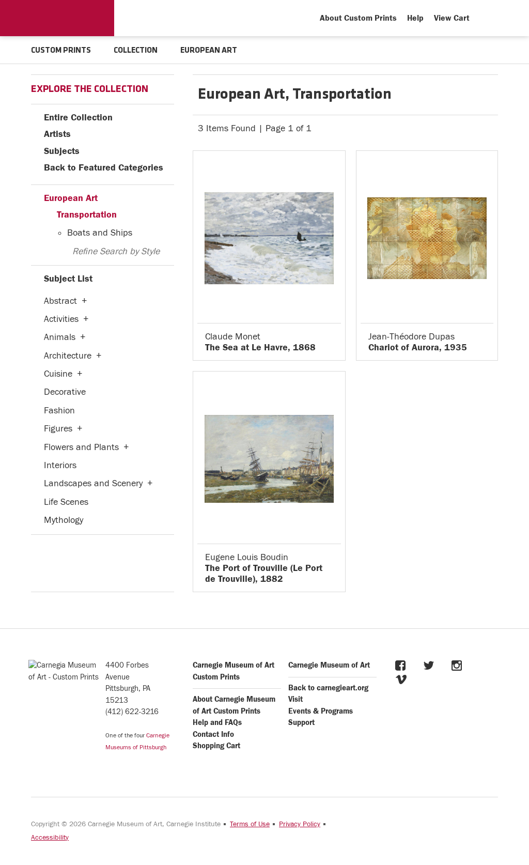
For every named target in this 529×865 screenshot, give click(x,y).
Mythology (63, 520)
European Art (71, 198)
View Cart (452, 18)
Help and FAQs (217, 722)
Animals (59, 337)
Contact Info (213, 734)
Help (415, 18)
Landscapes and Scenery (93, 483)
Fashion (59, 410)
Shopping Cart (216, 746)
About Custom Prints (358, 18)
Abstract (60, 301)
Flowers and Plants (81, 447)
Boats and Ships (99, 232)
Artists (57, 134)
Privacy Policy (299, 824)
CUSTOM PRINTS (61, 51)
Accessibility (50, 837)
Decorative (65, 392)
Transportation (87, 214)
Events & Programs (320, 711)
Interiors (60, 465)
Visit (295, 699)
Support (301, 722)
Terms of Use (250, 824)
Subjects (62, 151)
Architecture (67, 355)
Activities (61, 319)
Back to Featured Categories (103, 167)
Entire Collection (78, 117)
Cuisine (58, 373)
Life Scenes (66, 502)
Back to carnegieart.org (328, 688)
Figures (58, 428)
